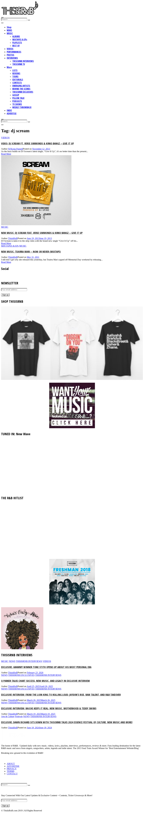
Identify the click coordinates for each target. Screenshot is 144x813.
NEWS (9, 30)
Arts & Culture (7, 716)
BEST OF (16, 45)
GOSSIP (15, 95)
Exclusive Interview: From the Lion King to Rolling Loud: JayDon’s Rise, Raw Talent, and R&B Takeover (61, 694)
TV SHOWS (17, 104)
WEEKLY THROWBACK (21, 107)
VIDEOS (10, 48)
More (9, 67)
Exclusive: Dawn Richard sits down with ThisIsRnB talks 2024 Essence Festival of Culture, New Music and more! (66, 722)
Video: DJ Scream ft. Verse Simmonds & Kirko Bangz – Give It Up (37, 143)
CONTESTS (17, 82)
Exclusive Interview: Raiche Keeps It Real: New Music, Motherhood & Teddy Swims (48, 708)
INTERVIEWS (12, 58)
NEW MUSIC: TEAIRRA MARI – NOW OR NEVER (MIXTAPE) (31, 251)
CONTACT (12, 774)
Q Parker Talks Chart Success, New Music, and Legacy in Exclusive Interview (45, 680)
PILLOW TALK (18, 98)
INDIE (9, 110)
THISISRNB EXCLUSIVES (22, 91)
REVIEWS (16, 73)
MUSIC (10, 33)
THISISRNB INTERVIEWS (23, 61)
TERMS (10, 771)
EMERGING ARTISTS (21, 85)
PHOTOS (10, 54)
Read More (6, 154)
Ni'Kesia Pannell (15, 149)
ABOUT (11, 763)
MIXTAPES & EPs (19, 39)
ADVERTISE (11, 113)
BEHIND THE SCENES (21, 88)
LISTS (14, 70)
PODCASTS (17, 101)
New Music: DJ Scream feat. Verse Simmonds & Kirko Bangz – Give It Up (42, 232)
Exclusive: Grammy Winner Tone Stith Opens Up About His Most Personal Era (46, 667)
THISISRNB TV (18, 64)
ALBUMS (16, 36)
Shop (9, 27)
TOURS (15, 76)
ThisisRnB (13, 238)
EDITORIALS (17, 79)
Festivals (19, 716)
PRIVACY (12, 768)
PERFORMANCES (14, 51)
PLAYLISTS (17, 42)
